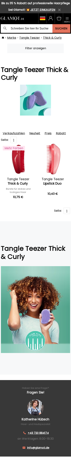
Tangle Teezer (29, 38)
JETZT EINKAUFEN (42, 10)
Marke (11, 38)
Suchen (61, 28)
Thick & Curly (52, 38)
